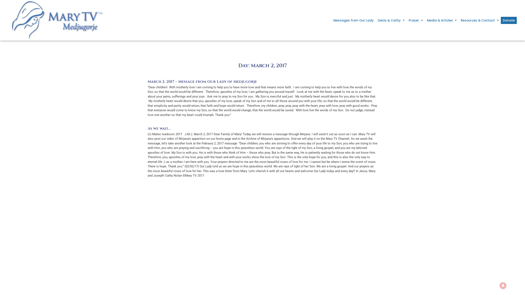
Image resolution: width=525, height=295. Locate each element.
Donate (509, 20)
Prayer (414, 20)
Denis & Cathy (389, 20)
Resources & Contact (478, 20)
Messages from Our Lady (353, 20)
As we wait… (159, 128)
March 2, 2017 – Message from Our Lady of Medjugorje (202, 81)
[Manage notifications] (503, 285)
